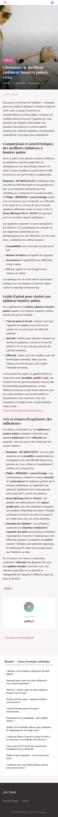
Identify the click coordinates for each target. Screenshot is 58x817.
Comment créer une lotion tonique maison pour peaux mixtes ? (27, 766)
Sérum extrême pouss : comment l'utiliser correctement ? (27, 700)
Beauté (8, 60)
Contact (25, 801)
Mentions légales (10, 801)
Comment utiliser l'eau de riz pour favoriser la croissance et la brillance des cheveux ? (28, 738)
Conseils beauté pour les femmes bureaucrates (22, 710)
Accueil (6, 94)
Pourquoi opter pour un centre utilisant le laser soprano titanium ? (26, 682)
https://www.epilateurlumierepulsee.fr (23, 410)
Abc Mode (9, 792)
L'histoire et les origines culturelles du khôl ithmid (27, 672)
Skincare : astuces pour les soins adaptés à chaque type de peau (27, 691)
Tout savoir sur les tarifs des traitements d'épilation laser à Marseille (26, 747)
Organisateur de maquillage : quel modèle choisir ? (27, 719)
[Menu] (52, 2)
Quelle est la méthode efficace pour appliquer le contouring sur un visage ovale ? (28, 728)
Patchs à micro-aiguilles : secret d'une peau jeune (27, 757)
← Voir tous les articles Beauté (18, 637)
